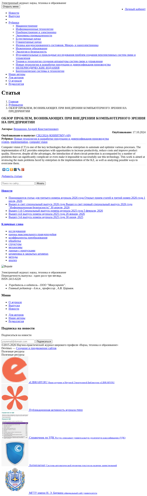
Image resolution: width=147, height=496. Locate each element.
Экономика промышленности (34, 35)
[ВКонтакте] (4, 169)
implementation (19, 141)
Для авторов (16, 77)
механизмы (15, 247)
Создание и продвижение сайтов (36, 348)
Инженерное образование (31, 48)
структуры (15, 244)
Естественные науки (28, 38)
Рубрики (14, 22)
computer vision (38, 141)
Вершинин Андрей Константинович (36, 129)
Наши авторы (17, 74)
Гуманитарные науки (29, 41)
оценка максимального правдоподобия (32, 234)
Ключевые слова (12, 224)
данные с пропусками (22, 250)
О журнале (15, 80)
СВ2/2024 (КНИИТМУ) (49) (53, 135)
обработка (15, 240)
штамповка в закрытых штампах (28, 253)
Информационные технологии (34, 29)
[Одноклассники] (11, 169)
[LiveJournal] (19, 169)
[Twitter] (8, 169)
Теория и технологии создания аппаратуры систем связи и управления (59, 61)
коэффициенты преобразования (28, 237)
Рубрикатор (16, 104)
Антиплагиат (72, 465)
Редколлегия (16, 83)
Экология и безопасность (31, 51)
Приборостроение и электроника (36, 32)
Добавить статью (11, 176)
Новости (14, 12)
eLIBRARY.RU (71, 382)
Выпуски (14, 16)
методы (13, 257)
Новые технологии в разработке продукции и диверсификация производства (63, 64)
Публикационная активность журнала (55, 409)
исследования (17, 231)
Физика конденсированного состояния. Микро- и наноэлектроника (57, 45)
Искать (40, 183)
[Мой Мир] (15, 169)
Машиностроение (26, 25)
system (5, 141)
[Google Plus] (23, 169)
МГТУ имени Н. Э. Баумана (62, 492)
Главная (13, 101)
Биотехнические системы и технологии (40, 71)
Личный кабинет (135, 9)
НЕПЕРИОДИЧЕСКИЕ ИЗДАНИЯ (38, 67)
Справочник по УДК (76, 437)
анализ (13, 260)
